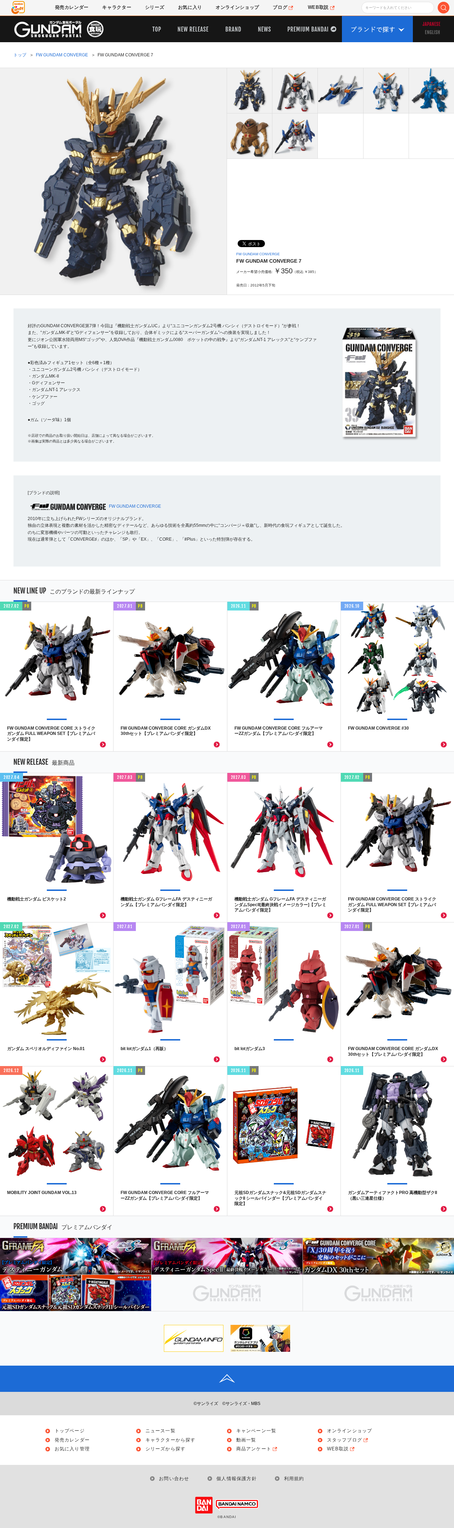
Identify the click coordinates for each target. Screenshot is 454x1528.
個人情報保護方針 (236, 1478)
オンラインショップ (349, 1431)
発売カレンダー (72, 1440)
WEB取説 (338, 1449)
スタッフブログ (344, 1440)
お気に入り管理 (72, 1449)
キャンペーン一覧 (256, 1431)
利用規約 (294, 1478)
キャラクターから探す (170, 1440)
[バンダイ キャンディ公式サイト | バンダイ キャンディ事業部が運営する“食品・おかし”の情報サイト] (18, 8)
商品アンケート (253, 1449)
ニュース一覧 (160, 1431)
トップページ (70, 1431)
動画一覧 (246, 1440)
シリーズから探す (165, 1449)
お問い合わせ (174, 1478)
